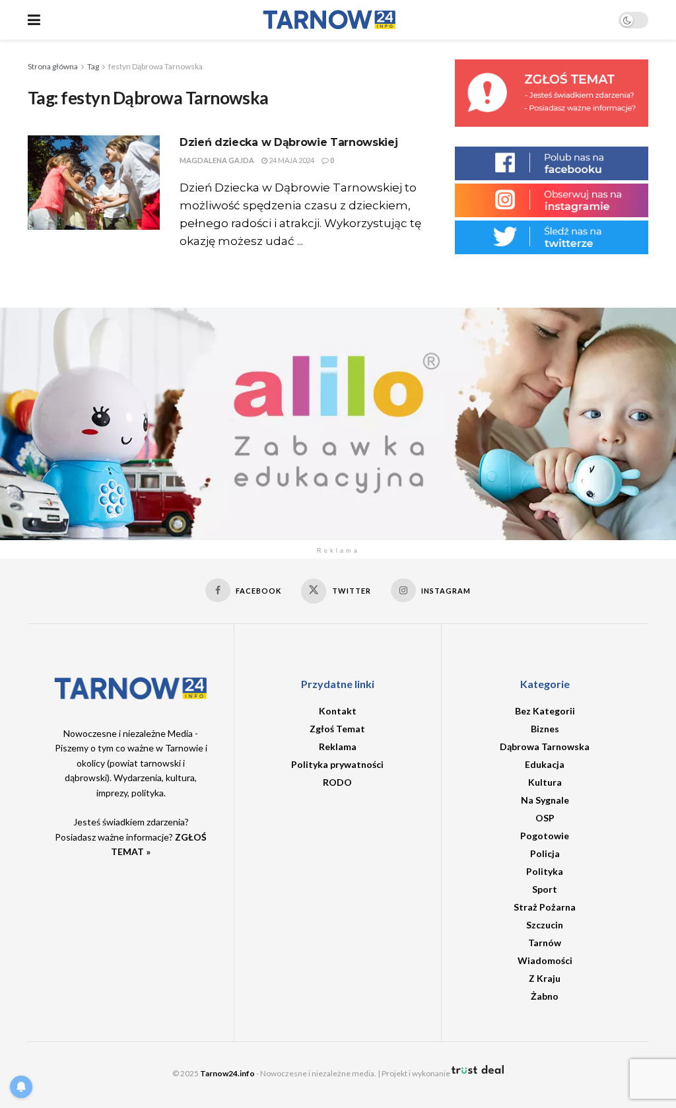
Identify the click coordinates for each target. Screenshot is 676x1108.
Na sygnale (545, 800)
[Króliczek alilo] (338, 422)
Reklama (337, 746)
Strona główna (53, 66)
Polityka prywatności (337, 764)
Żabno (544, 996)
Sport (544, 889)
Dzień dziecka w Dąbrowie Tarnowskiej (288, 142)
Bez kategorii (545, 710)
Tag (93, 66)
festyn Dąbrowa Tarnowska (155, 66)
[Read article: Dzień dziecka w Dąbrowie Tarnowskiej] (94, 182)
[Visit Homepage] (329, 20)
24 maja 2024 (290, 160)
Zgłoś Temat (337, 728)
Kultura (545, 782)
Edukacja (544, 764)
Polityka (544, 871)
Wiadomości (545, 960)
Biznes (545, 728)
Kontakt (337, 710)
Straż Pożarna (545, 907)
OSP (545, 817)
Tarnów (544, 942)
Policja (545, 853)
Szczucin (544, 924)
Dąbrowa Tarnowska (545, 746)
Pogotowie (544, 835)
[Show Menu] (34, 20)
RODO (337, 782)
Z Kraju (544, 978)
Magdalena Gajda (217, 160)
